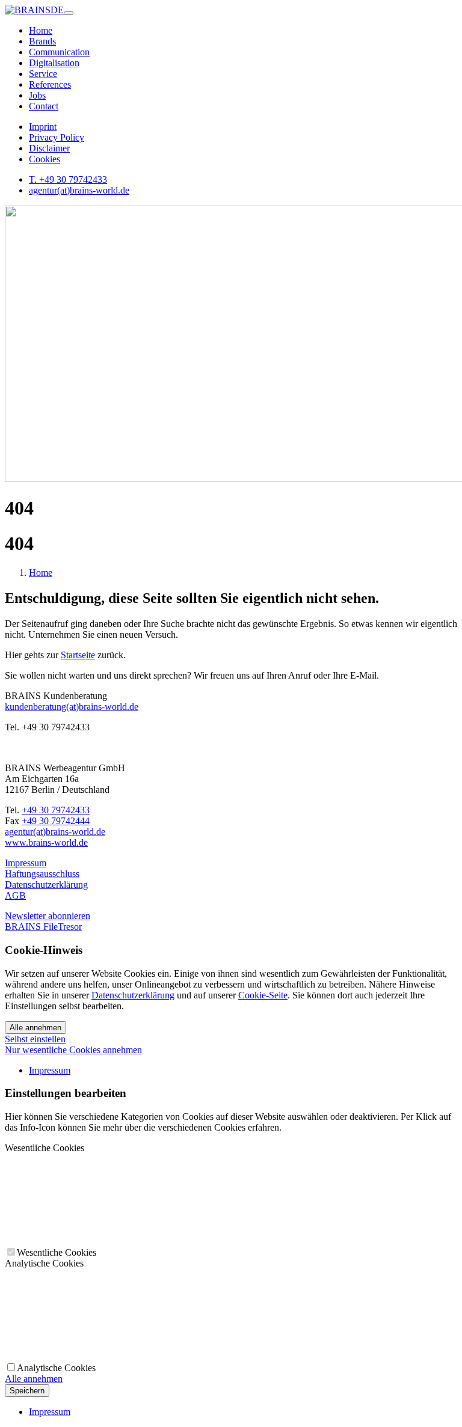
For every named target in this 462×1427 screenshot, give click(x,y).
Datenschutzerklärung (46, 884)
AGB (15, 895)
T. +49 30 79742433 (68, 179)
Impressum (25, 863)
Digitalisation (54, 63)
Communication (59, 52)
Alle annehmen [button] (34, 1379)
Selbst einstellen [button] (35, 1039)
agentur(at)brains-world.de (79, 190)
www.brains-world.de (46, 842)
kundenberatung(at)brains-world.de (71, 706)
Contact (43, 106)
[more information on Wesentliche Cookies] (95, 1240)
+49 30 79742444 (56, 821)
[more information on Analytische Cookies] (95, 1356)
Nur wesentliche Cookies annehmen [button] (73, 1050)
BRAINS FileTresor (43, 926)
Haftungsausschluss (42, 874)
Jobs (37, 95)
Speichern (27, 1390)
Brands (42, 41)
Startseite (78, 655)
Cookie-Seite (263, 995)
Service (43, 74)
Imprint (43, 126)
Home (40, 30)
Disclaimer (49, 148)
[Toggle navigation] (68, 13)
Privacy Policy (56, 137)
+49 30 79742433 (56, 810)
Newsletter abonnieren (47, 916)
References (50, 84)
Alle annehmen (35, 1027)
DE (57, 10)
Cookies (44, 159)
